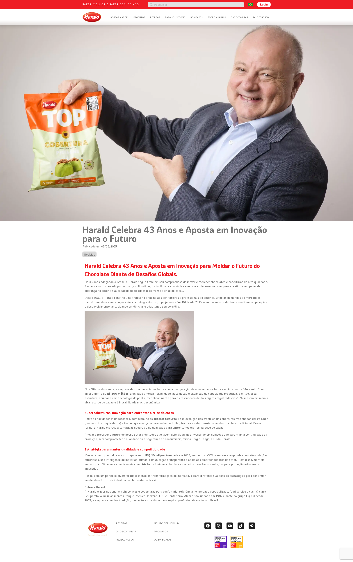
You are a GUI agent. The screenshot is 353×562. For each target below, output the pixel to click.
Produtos (139, 17)
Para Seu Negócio (175, 17)
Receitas (155, 17)
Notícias (89, 254)
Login (264, 4)
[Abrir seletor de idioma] (250, 4)
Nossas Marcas (119, 17)
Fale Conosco (261, 17)
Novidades (196, 17)
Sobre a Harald (217, 17)
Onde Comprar (239, 17)
